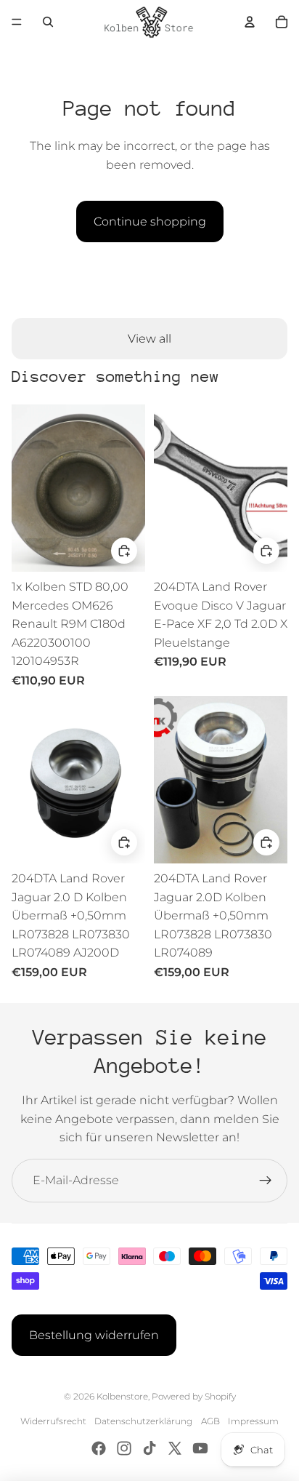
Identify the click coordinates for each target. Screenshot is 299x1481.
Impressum (253, 1421)
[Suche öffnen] (48, 22)
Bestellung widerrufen (94, 1335)
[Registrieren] (265, 1180)
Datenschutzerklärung (143, 1421)
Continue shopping (150, 221)
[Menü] (16, 22)
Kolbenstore (122, 1396)
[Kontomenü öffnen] (250, 22)
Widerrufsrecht (53, 1421)
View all (149, 339)
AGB (210, 1421)
